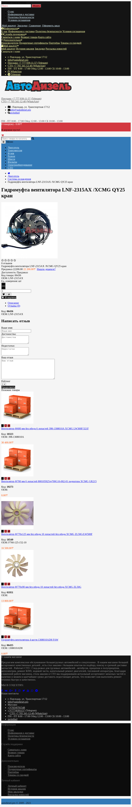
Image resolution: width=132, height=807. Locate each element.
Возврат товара (29, 37)
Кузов (11, 153)
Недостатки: (8, 345)
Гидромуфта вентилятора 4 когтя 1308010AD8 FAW (29, 639)
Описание (13, 303)
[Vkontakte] (7, 690)
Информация (11, 28)
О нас (11, 11)
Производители (10, 43)
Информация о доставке (21, 14)
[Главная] (9, 173)
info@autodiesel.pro (18, 60)
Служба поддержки (14, 34)
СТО (10, 167)
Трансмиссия (15, 150)
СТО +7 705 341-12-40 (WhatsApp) (26, 65)
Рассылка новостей (56, 48)
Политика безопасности (21, 17)
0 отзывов (6, 263)
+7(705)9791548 (16, 707)
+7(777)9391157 (16, 710)
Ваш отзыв (7, 357)
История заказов (25, 48)
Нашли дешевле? (46, 269)
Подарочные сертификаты (33, 43)
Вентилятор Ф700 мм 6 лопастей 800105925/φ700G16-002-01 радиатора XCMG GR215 (49, 481)
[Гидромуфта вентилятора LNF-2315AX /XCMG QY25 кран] (29, 257)
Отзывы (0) (14, 305)
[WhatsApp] (33, 690)
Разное (11, 156)
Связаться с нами (10, 37)
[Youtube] (29, 690)
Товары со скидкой (71, 43)
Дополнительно (12, 40)
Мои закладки (15, 791)
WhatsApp (16, 71)
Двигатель (13, 147)
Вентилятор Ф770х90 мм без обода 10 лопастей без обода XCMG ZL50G (41, 587)
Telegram (15, 74)
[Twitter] (25, 690)
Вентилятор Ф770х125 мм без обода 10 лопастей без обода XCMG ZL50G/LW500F (46, 534)
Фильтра (12, 162)
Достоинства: (8, 334)
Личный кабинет (17, 786)
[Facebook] (3, 690)
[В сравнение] (9, 294)
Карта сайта (44, 37)
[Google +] (12, 690)
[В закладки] (3, 294)
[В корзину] (2, 425)
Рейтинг (5, 381)
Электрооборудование (20, 165)
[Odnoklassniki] (16, 690)
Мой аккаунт (10, 45)
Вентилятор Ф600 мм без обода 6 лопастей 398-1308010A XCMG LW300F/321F (45, 428)
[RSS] (20, 690)
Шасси (11, 159)
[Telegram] (37, 690)
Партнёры (54, 43)
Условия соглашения (19, 20)
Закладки (40, 48)
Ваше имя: (7, 327)
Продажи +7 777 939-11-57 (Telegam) (28, 62)
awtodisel (15, 112)
